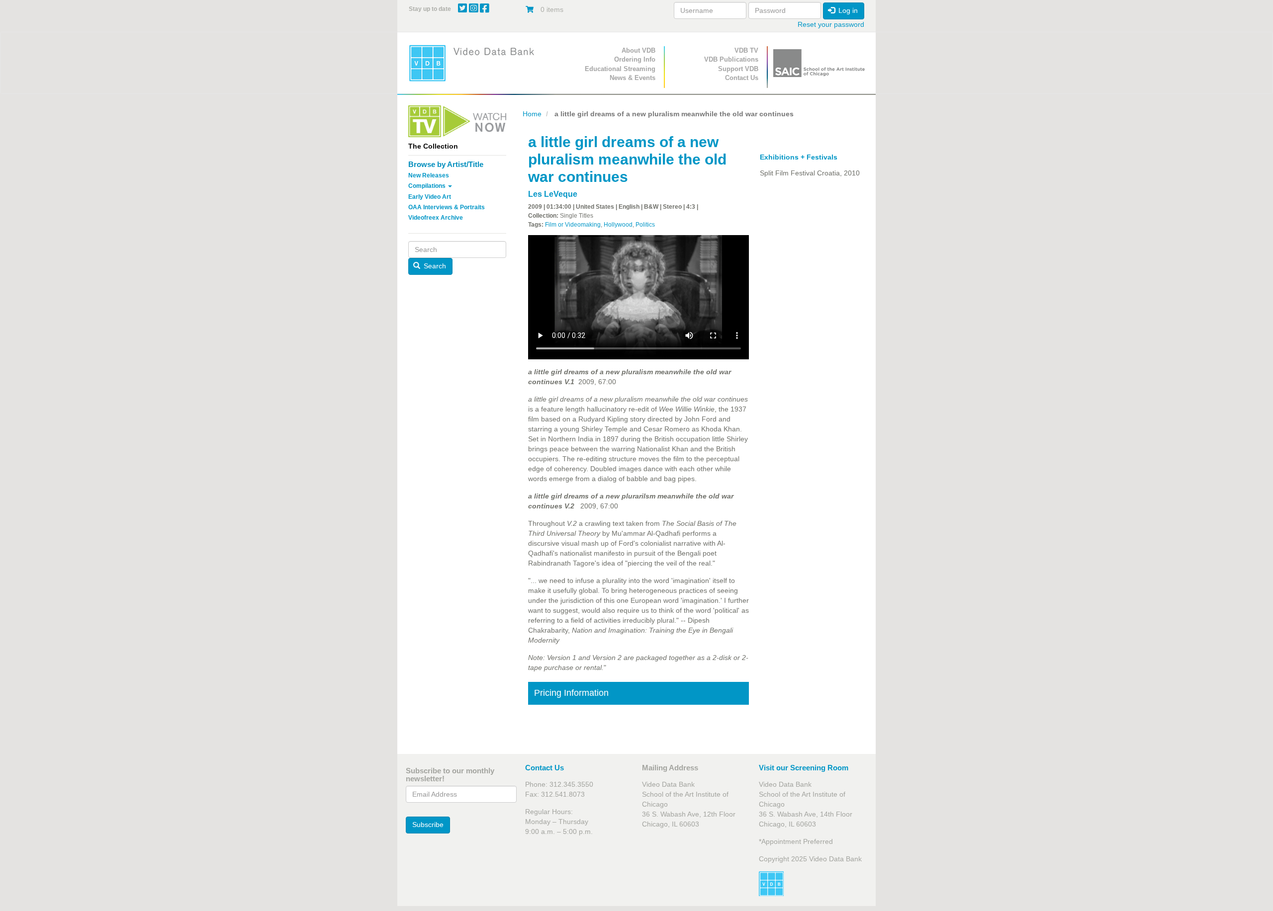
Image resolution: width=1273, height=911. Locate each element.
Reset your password (831, 24)
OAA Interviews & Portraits (446, 207)
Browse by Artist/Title (445, 164)
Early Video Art (429, 196)
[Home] (475, 63)
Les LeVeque (552, 194)
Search (434, 266)
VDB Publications (731, 59)
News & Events (632, 78)
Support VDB (738, 69)
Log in (847, 10)
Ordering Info (634, 59)
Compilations (427, 185)
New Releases (428, 175)
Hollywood (618, 224)
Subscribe (428, 824)
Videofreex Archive (435, 217)
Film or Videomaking (573, 224)
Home (532, 114)
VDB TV (746, 50)
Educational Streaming (620, 69)
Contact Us (741, 78)
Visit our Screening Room (803, 767)
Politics (645, 224)
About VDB (638, 50)
